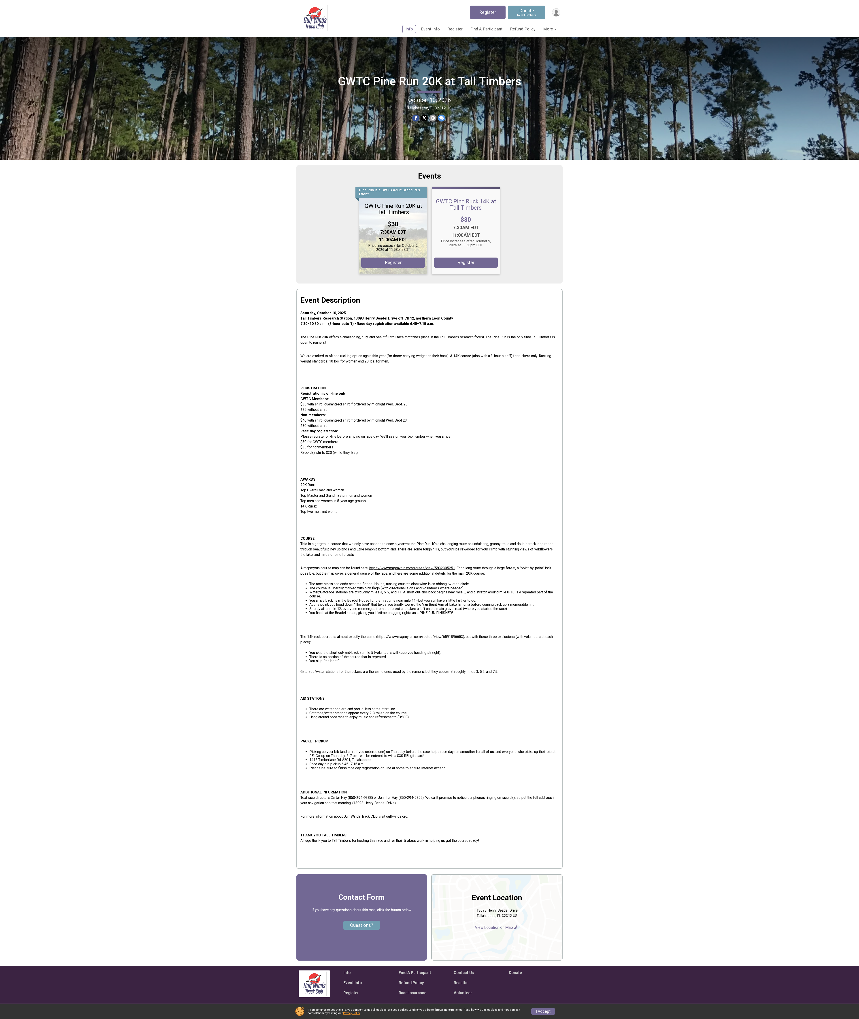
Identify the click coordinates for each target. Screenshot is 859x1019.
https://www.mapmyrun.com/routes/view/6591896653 (420, 637)
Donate (526, 12)
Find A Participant (486, 29)
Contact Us (464, 972)
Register (487, 12)
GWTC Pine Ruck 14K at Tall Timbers (466, 204)
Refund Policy (523, 29)
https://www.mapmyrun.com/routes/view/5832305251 (412, 568)
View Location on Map (494, 927)
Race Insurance (412, 993)
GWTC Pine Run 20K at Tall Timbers (429, 81)
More (548, 29)
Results (460, 983)
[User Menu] (556, 12)
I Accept (543, 1011)
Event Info (430, 29)
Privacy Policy (351, 1013)
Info (409, 29)
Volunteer (463, 993)
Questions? (361, 925)
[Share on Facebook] (415, 118)
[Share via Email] (432, 118)
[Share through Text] (441, 118)
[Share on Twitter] (424, 118)
